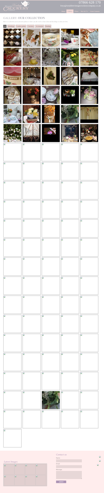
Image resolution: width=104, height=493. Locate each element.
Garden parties (21, 26)
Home (63, 11)
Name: (58, 458)
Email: (58, 464)
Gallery (70, 11)
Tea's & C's (84, 11)
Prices (76, 11)
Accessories (39, 26)
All (5, 26)
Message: (59, 469)
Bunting (48, 26)
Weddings (11, 26)
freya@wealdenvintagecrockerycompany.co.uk (80, 5)
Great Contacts (95, 11)
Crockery (31, 26)
